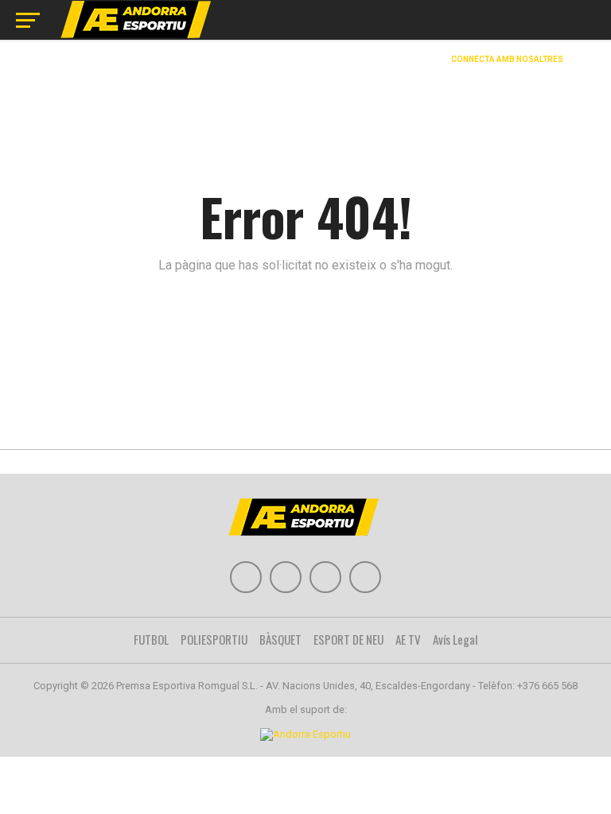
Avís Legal (455, 639)
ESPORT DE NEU (348, 639)
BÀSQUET (280, 639)
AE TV (408, 639)
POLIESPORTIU (214, 639)
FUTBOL (151, 639)
